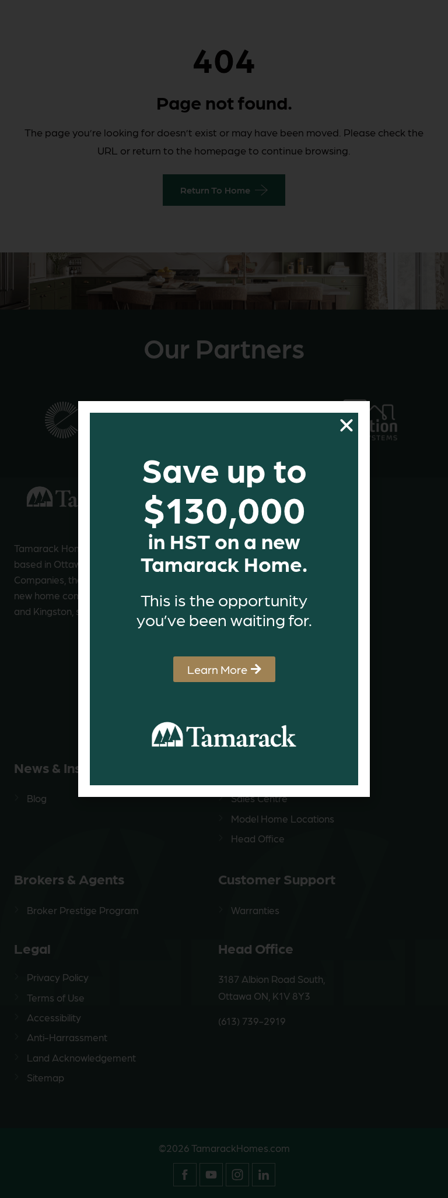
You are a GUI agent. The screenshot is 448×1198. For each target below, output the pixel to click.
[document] (224, 599)
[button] (346, 425)
